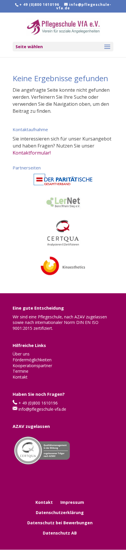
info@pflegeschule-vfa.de (42, 409)
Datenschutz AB (60, 533)
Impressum (72, 502)
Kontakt (44, 502)
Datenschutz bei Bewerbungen (60, 522)
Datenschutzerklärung (60, 512)
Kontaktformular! (32, 153)
